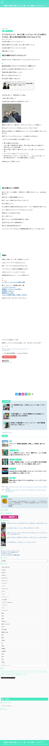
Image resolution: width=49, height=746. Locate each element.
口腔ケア (3, 674)
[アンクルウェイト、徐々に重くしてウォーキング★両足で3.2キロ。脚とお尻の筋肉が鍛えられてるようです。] (26, 394)
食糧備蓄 (17, 674)
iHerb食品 (11, 671)
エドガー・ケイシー (19, 671)
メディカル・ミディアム (37, 671)
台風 (8, 674)
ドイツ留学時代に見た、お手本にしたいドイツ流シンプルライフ (21, 542)
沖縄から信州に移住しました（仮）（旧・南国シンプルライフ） (24, 5)
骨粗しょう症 (23, 674)
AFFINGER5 (45, 744)
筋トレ (12, 674)
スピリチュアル (28, 671)
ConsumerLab (4, 671)
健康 (4, 432)
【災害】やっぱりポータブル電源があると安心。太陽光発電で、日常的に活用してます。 (27, 523)
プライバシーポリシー (7, 705)
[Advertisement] (24, 17)
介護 (45, 671)
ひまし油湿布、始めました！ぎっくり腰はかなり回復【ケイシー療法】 (23, 528)
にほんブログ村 (5, 350)
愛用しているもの (8, 432)
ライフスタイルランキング (7, 362)
